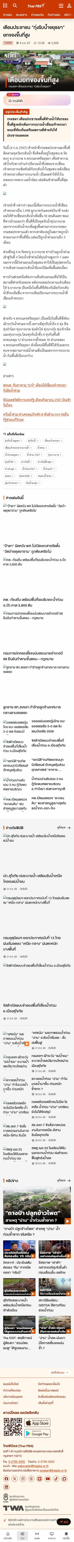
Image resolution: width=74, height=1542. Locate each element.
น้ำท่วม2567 (28, 469)
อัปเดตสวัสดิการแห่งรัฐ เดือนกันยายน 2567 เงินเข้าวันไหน (37, 402)
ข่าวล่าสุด (9, 469)
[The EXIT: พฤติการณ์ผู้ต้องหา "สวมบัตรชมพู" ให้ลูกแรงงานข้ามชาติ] (19, 1325)
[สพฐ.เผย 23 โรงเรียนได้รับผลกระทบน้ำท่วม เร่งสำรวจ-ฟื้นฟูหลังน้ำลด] (16, 1154)
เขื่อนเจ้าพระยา (52, 440)
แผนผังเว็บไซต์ (11, 1384)
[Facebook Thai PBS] (6, 1479)
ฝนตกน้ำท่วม (44, 476)
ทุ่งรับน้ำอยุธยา (12, 440)
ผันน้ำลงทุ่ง (31, 483)
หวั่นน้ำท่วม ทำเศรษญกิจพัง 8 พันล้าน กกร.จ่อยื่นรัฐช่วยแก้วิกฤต (36, 417)
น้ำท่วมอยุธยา (12, 455)
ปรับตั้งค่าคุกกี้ (45, 1403)
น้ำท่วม (41, 447)
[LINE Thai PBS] (39, 1479)
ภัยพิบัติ (8, 43)
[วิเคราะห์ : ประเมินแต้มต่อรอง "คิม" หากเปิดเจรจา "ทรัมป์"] (19, 1249)
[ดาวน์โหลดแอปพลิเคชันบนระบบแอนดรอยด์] (37, 1433)
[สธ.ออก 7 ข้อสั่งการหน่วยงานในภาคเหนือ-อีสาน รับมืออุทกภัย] (16, 1131)
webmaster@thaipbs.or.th (33, 1466)
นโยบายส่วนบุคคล (12, 1397)
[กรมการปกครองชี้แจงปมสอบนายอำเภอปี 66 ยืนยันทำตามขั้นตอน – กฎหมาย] (37, 630)
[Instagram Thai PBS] (23, 1479)
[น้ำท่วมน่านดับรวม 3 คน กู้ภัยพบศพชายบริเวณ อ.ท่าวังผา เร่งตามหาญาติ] (16, 785)
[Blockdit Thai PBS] (64, 1479)
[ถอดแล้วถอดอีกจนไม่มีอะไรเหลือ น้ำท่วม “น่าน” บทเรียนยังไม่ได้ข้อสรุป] (16, 1108)
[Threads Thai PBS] (31, 1479)
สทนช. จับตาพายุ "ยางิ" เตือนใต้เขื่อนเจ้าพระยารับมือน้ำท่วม (35, 387)
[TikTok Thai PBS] (56, 1479)
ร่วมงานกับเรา (10, 1403)
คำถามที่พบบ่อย (12, 1390)
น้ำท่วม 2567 (33, 455)
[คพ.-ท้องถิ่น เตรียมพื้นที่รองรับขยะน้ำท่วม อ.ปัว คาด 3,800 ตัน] (37, 576)
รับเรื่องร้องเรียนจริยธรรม (52, 1397)
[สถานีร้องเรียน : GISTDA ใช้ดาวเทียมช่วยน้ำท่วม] (55, 1287)
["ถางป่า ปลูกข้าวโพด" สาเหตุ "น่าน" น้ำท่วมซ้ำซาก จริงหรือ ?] (37, 1205)
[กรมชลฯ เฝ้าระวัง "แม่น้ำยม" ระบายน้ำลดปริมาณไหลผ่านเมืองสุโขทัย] (16, 1062)
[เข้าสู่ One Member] (69, 5)
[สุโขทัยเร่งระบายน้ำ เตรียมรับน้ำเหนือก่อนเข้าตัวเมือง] (19, 1287)
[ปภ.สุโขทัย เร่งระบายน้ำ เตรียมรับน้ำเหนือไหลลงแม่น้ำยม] (37, 852)
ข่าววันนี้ (25, 462)
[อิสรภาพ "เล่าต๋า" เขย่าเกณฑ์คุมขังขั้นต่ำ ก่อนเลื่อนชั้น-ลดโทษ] (55, 1249)
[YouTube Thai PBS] (48, 1479)
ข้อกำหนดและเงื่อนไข (49, 1384)
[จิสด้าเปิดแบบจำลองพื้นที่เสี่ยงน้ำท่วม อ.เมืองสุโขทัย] (16, 746)
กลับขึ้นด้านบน (57, 1372)
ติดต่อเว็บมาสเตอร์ (48, 1390)
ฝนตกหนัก (24, 476)
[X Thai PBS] (14, 1479)
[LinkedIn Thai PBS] (6, 1487)
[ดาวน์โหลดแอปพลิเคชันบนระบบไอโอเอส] (37, 1422)
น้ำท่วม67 (48, 469)
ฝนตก (8, 476)
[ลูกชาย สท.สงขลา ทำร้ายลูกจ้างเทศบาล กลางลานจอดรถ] (37, 684)
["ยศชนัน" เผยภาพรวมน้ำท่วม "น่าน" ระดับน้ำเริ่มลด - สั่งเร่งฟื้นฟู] (16, 1039)
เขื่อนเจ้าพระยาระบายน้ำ (17, 447)
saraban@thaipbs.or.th (53, 1470)
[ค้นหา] (14, 5)
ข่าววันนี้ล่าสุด (44, 462)
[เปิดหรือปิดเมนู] (61, 5)
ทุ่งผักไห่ (9, 462)
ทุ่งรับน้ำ (32, 440)
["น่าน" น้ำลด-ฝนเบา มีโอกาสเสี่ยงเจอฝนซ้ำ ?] (55, 1325)
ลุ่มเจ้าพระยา (11, 483)
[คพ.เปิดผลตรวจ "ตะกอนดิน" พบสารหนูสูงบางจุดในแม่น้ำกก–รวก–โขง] (16, 804)
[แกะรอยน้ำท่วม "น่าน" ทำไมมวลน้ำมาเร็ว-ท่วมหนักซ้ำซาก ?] (16, 1085)
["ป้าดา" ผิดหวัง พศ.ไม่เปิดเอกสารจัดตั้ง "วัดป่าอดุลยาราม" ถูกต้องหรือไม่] (37, 522)
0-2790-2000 (16, 1462)
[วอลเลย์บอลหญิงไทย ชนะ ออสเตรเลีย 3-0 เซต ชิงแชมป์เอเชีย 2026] (16, 727)
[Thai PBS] (37, 5)
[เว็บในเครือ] (5, 5)
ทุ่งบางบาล (53, 455)
